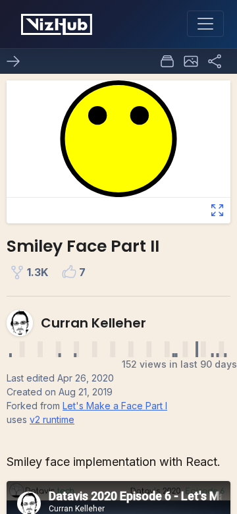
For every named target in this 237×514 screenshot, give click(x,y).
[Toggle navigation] (205, 24)
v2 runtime (52, 419)
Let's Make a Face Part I (115, 405)
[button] (191, 61)
